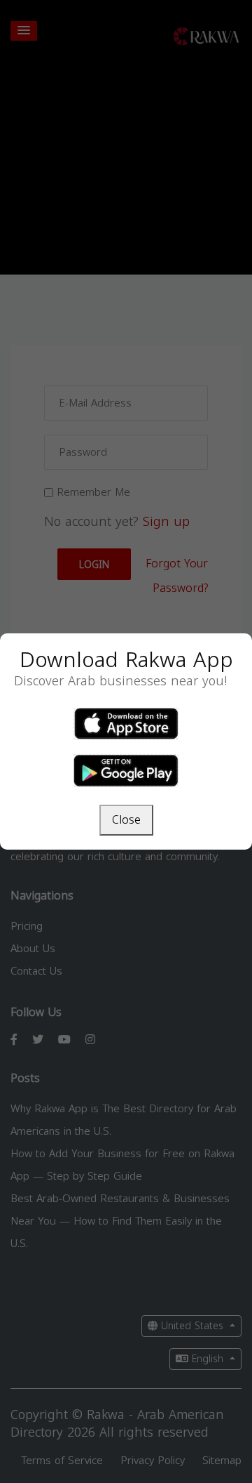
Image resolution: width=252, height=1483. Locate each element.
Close (126, 820)
